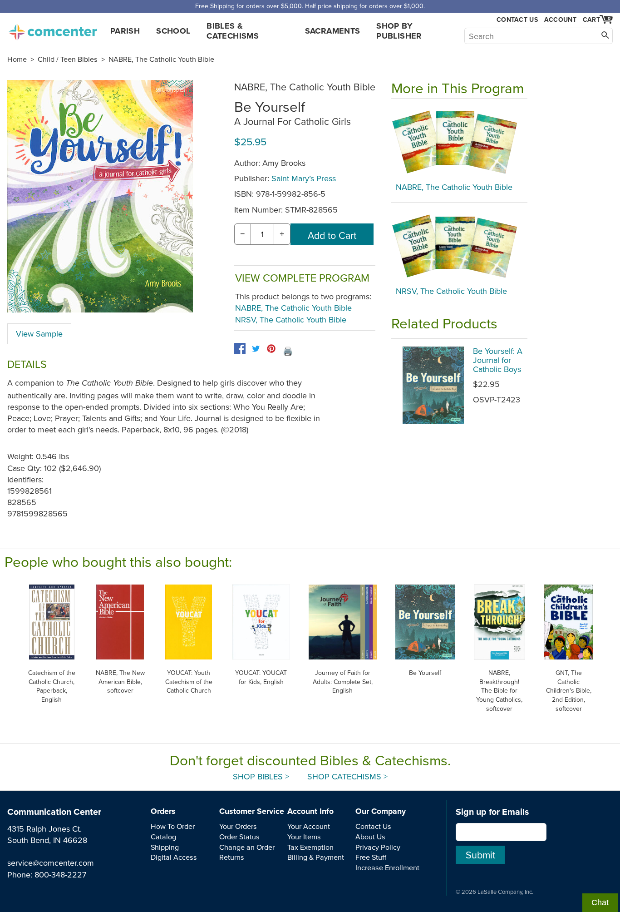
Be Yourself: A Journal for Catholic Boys (497, 360)
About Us (370, 837)
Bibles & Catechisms (233, 31)
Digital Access (174, 857)
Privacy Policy (377, 847)
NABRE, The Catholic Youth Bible (161, 59)
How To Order (173, 826)
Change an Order (247, 847)
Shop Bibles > (261, 776)
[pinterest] (271, 348)
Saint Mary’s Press (303, 178)
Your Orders (238, 826)
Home (17, 59)
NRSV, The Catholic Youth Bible (290, 319)
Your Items (304, 837)
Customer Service (251, 811)
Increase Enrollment (387, 867)
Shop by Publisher (399, 31)
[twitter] (255, 348)
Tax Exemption (310, 847)
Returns (231, 857)
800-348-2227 (60, 874)
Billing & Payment (315, 857)
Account (560, 19)
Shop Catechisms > (347, 776)
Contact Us (517, 19)
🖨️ (288, 351)
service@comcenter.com (50, 862)
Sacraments (332, 31)
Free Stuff (370, 857)
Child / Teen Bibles (68, 59)
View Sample (39, 333)
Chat (600, 902)
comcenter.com (52, 29)
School (173, 31)
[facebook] (240, 348)
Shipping (165, 847)
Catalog (163, 837)
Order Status (239, 837)
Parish (125, 31)
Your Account (308, 826)
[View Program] (459, 142)
